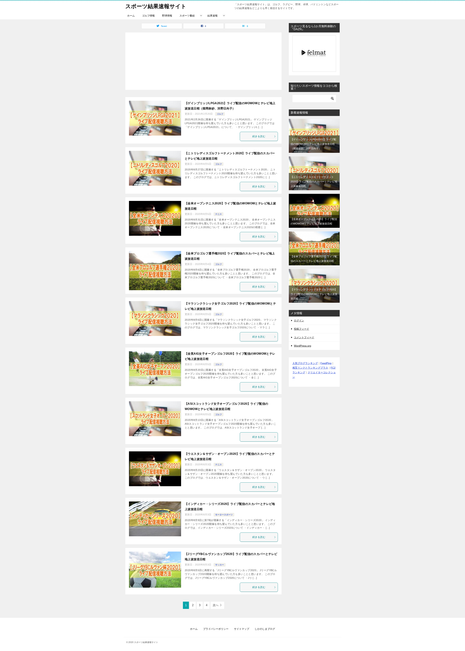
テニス (218, 214)
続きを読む (258, 136)
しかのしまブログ (265, 628)
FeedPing (325, 363)
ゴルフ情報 (148, 15)
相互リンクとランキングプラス (310, 367)
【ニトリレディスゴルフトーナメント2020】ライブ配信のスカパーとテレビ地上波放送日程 (314, 181)
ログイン (299, 320)
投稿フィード (301, 328)
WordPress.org (302, 345)
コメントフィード (304, 337)
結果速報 (212, 15)
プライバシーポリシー (216, 628)
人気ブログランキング (305, 363)
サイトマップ (241, 628)
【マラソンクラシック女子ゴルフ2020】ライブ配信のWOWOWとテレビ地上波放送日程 (314, 294)
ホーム (131, 15)
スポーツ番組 (187, 15)
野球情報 (167, 15)
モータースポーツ (224, 514)
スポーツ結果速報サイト (155, 6)
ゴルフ (220, 114)
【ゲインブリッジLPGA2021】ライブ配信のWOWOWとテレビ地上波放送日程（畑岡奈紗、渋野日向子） (313, 144)
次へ (216, 605)
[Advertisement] (203, 59)
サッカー (219, 565)
